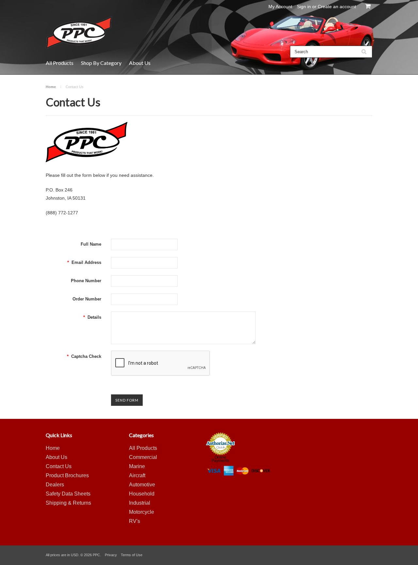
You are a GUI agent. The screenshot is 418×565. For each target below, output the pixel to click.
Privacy (111, 555)
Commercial (143, 457)
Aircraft (137, 475)
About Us (140, 63)
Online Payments (220, 459)
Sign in (304, 6)
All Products (59, 63)
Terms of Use (131, 555)
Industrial (139, 503)
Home (51, 87)
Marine (137, 466)
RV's (134, 521)
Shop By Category (101, 63)
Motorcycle (141, 512)
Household (141, 493)
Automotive (142, 484)
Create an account (337, 6)
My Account (280, 6)
